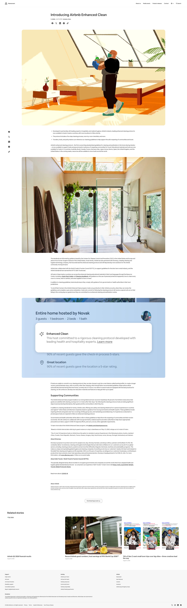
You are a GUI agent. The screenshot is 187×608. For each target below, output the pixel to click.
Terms (30, 605)
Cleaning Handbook (82, 276)
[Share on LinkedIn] (60, 23)
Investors (118, 584)
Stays (69, 19)
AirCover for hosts (65, 579)
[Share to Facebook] (52, 23)
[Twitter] (172, 605)
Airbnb (53, 19)
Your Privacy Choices (48, 605)
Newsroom (11, 3)
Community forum (65, 584)
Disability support (9, 584)
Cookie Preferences (37, 605)
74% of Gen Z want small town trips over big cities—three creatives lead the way (150, 557)
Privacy (25, 605)
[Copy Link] (67, 23)
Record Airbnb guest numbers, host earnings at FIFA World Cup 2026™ (92, 556)
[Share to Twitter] (56, 23)
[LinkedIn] (178, 605)
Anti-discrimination (9, 581)
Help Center (8, 577)
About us (138, 3)
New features (119, 579)
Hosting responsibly (65, 586)
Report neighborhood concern (12, 589)
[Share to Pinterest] (64, 23)
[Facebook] (181, 605)
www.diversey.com (67, 455)
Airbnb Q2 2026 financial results (19, 556)
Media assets (146, 3)
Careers (118, 581)
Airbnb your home (65, 577)
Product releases (157, 3)
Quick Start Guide (67, 276)
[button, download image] (162, 32)
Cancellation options (10, 586)
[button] (172, 3)
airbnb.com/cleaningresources (97, 425)
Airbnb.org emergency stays (123, 586)
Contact (166, 3)
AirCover (7, 579)
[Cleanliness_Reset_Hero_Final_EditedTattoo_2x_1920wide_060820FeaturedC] (93, 77)
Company (65, 19)
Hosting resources (65, 581)
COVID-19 (65, 473)
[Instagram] (175, 605)
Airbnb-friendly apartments (67, 589)
